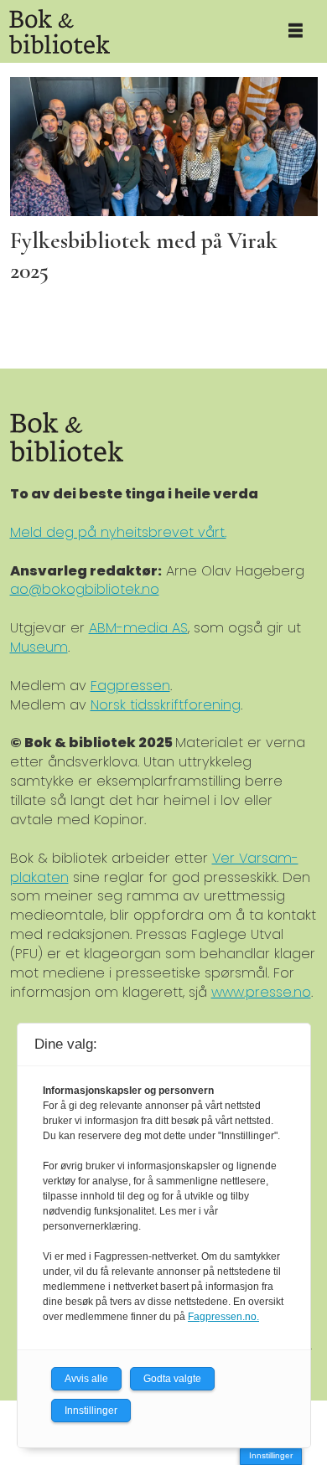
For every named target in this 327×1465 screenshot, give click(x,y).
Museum (39, 647)
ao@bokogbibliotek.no (84, 589)
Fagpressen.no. (223, 1317)
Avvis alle (86, 1379)
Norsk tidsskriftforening (166, 704)
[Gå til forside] (132, 31)
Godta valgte (172, 1379)
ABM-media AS (138, 627)
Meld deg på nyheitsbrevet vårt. (118, 532)
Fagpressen (130, 685)
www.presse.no (261, 992)
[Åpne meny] (295, 31)
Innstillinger (271, 1455)
